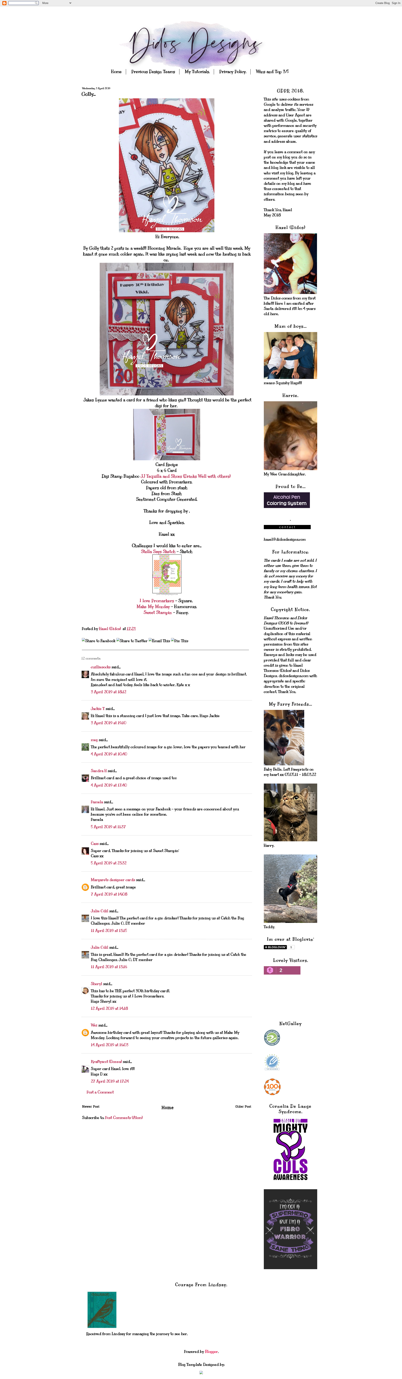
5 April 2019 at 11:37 (108, 827)
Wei (94, 1025)
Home (116, 71)
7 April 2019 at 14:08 (109, 894)
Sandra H (99, 770)
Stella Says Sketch (159, 551)
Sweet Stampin (158, 612)
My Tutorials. (197, 71)
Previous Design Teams (153, 71)
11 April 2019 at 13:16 (109, 967)
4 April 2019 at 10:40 (109, 754)
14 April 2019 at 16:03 (109, 1045)
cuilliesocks (101, 667)
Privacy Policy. (232, 71)
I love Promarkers (157, 600)
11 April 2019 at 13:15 (109, 930)
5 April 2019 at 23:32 (108, 863)
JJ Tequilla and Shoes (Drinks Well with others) (186, 476)
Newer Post (90, 1107)
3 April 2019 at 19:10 (108, 723)
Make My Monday (153, 606)
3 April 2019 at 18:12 (108, 692)
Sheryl (96, 983)
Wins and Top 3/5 (272, 71)
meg (94, 740)
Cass (95, 843)
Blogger (211, 1351)
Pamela (97, 802)
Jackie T (98, 708)
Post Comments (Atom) (124, 1117)
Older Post (243, 1107)
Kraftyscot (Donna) (106, 1061)
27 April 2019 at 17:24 (110, 1081)
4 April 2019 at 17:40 (109, 785)
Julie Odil (99, 911)
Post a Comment (100, 1092)
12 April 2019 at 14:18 (109, 1008)
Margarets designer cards (113, 879)
